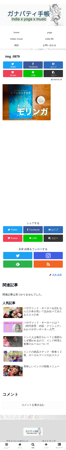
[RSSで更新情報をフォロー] (48, 264)
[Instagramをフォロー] (48, 255)
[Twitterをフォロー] (17, 255)
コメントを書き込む (33, 404)
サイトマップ (49, 441)
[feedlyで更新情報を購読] (17, 264)
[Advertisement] (33, 179)
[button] (59, 329)
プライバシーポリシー (17, 441)
